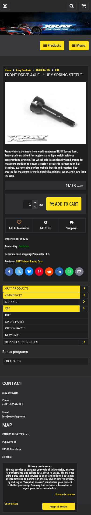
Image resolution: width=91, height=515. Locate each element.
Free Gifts (12, 361)
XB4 (7, 308)
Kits (8, 315)
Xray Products (16, 288)
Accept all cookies (58, 506)
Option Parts (15, 328)
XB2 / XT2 (11, 302)
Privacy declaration (65, 494)
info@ (5, 416)
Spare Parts (14, 321)
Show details (11, 503)
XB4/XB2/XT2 (13, 295)
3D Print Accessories (21, 342)
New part (12, 335)
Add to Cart (66, 204)
